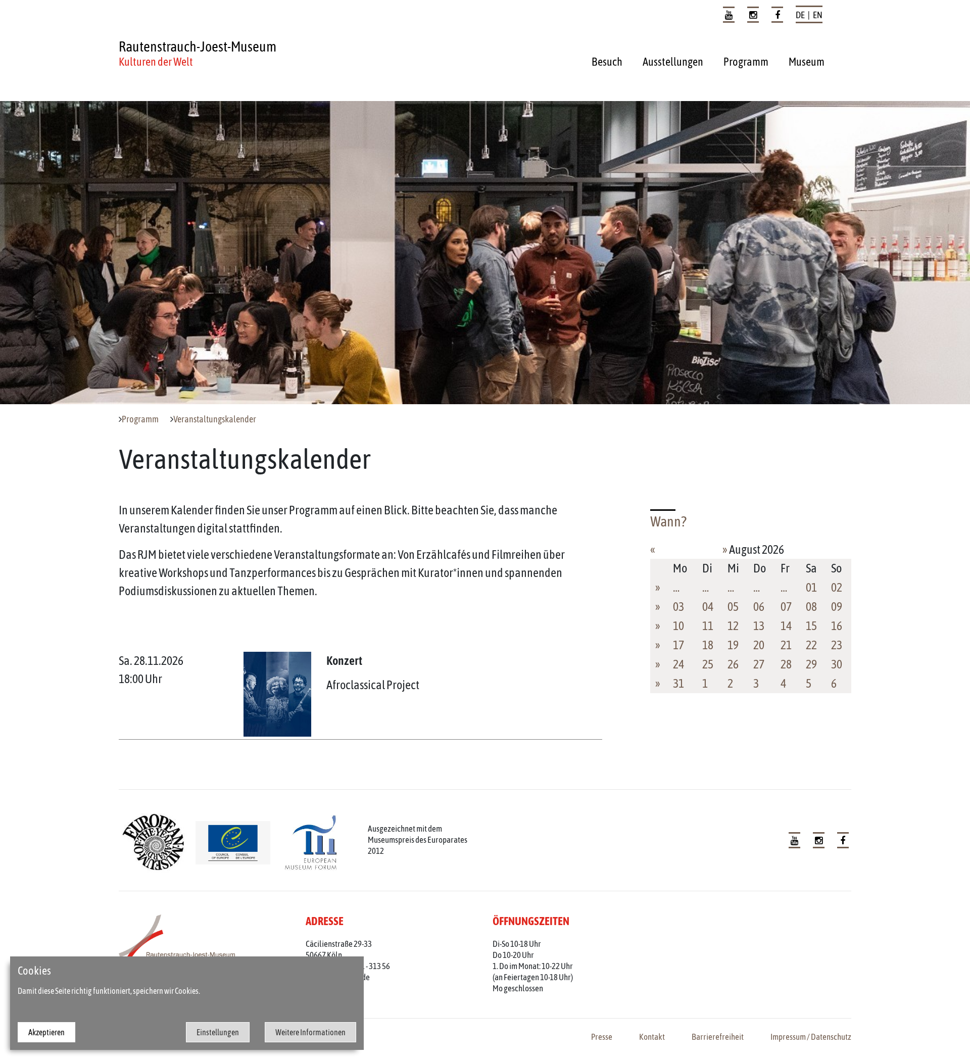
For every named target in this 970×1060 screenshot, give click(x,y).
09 (836, 606)
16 (836, 626)
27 (758, 664)
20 (758, 645)
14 (786, 626)
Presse (601, 1037)
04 (707, 606)
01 (811, 587)
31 (678, 683)
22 (811, 645)
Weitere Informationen (310, 1032)
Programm (745, 61)
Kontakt (652, 1037)
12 (733, 626)
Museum (807, 61)
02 (836, 587)
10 (678, 626)
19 (733, 645)
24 (678, 664)
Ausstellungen (673, 61)
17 (678, 645)
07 (786, 606)
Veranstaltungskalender (214, 419)
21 (786, 645)
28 (786, 664)
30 (836, 664)
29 (811, 664)
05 (733, 606)
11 (707, 626)
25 (707, 664)
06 (758, 606)
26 (733, 664)
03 (678, 606)
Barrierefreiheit (718, 1037)
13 (758, 626)
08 (811, 606)
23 (836, 645)
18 (707, 645)
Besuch (607, 61)
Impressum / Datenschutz (810, 1037)
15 (811, 626)
